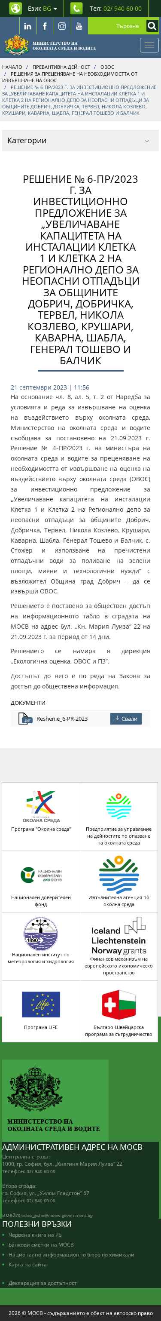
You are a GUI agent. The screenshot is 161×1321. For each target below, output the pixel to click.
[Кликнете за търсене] (150, 25)
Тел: (116, 8)
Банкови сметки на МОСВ (41, 1244)
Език (39, 8)
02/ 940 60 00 (41, 1171)
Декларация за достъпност (43, 1282)
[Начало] (50, 45)
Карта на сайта (28, 1264)
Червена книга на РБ (35, 1234)
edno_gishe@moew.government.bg (56, 1215)
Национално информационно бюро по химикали (71, 1254)
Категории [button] (26, 140)
